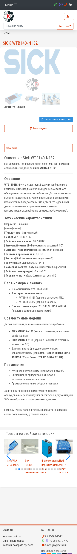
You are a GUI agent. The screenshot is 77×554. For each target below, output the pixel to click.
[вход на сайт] (69, 16)
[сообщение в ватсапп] (55, 4)
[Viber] (47, 541)
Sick (8, 33)
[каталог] (68, 26)
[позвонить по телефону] (65, 5)
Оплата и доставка (13, 540)
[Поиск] (60, 26)
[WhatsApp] (43, 541)
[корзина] (71, 4)
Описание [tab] (11, 148)
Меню (9, 5)
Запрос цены (40, 128)
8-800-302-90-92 (54, 536)
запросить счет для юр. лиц (57, 119)
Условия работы (12, 536)
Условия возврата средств (18, 545)
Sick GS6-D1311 (65, 463)
